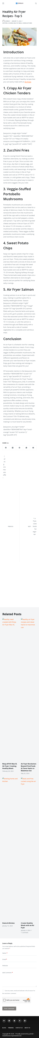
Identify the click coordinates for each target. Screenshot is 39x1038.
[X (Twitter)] (12, 447)
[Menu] (3, 3)
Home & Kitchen (27, 23)
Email (4, 959)
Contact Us (19, 1028)
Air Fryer (4, 23)
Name (4, 953)
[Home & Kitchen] (10, 848)
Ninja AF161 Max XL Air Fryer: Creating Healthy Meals (9, 766)
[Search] (36, 3)
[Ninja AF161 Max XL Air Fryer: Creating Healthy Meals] (10, 689)
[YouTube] (25, 1020)
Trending (11, 1028)
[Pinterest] (19, 447)
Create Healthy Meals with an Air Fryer (27, 925)
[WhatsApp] (26, 447)
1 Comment (24, 932)
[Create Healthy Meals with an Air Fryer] (29, 848)
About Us (27, 1028)
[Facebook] (5, 447)
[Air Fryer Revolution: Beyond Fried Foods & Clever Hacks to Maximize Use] (29, 689)
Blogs (4, 1028)
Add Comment (7, 972)
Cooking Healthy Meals (15, 23)
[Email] (33, 447)
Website (5, 965)
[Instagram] (14, 1020)
